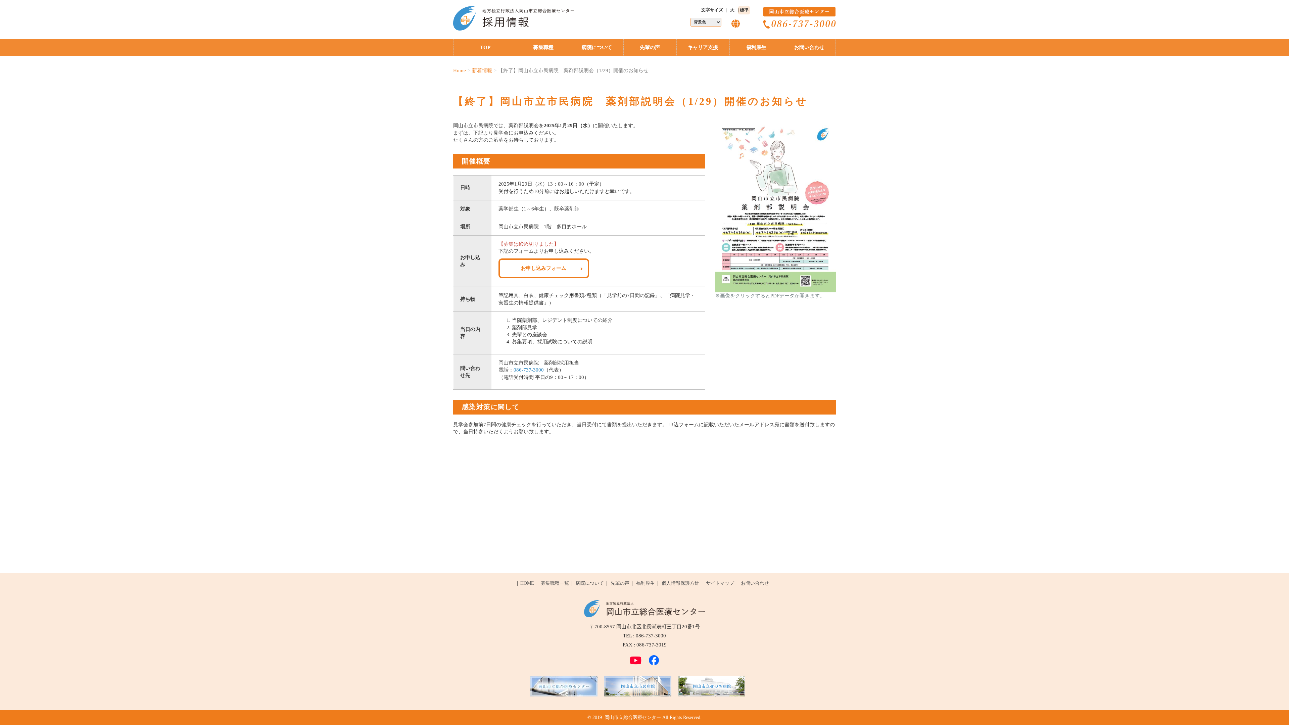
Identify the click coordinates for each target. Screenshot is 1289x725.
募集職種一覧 (555, 583)
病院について (597, 47)
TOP (485, 47)
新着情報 (482, 70)
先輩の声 (650, 47)
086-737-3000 (529, 370)
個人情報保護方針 (680, 583)
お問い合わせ (809, 47)
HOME (527, 583)
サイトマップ (720, 583)
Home (459, 70)
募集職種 (543, 47)
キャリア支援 (703, 47)
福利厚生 (756, 47)
